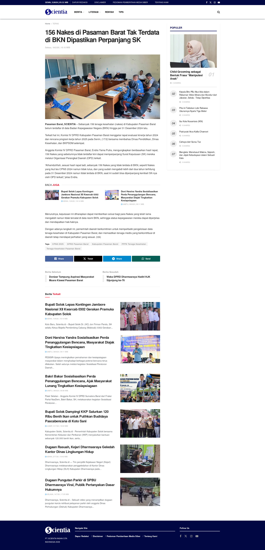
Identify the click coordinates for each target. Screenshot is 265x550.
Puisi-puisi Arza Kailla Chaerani (193, 131)
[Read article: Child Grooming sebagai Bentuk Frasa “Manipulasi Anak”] (193, 51)
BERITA (78, 11)
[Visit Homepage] (56, 11)
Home (47, 23)
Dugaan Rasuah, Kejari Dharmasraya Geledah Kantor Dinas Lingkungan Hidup (80, 449)
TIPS (121, 11)
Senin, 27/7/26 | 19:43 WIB (56, 456)
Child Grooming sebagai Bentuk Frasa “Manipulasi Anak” (186, 75)
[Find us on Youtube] (219, 2)
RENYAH (109, 11)
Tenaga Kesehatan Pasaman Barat (63, 248)
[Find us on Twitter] (210, 2)
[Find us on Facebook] (206, 2)
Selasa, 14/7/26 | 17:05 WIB (57, 494)
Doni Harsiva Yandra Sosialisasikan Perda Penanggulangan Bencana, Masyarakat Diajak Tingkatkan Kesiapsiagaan (139, 196)
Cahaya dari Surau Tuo (190, 141)
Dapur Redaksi (79, 2)
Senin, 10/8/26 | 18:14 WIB (73, 201)
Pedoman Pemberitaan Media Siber (130, 2)
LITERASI (93, 11)
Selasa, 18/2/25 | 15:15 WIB (57, 47)
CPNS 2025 (58, 244)
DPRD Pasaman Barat (78, 244)
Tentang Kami (161, 2)
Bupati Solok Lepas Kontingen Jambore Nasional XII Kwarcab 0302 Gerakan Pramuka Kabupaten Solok (79, 194)
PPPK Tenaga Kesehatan (134, 244)
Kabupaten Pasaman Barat (105, 244)
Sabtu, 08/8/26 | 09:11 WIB (133, 204)
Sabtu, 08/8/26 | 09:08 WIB (57, 390)
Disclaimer (100, 2)
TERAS (56, 23)
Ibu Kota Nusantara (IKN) (191, 121)
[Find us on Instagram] (215, 2)
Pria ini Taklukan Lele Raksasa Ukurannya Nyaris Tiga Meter (193, 109)
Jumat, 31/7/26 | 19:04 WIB (57, 426)
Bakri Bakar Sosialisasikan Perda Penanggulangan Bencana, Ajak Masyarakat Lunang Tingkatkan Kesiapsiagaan (78, 381)
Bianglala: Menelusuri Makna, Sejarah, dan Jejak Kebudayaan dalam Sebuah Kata (197, 155)
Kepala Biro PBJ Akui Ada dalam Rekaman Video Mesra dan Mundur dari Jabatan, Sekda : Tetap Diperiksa (198, 94)
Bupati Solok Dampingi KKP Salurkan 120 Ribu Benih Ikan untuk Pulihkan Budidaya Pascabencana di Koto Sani (76, 416)
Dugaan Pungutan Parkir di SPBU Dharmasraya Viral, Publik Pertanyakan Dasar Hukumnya (80, 484)
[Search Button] (218, 12)
